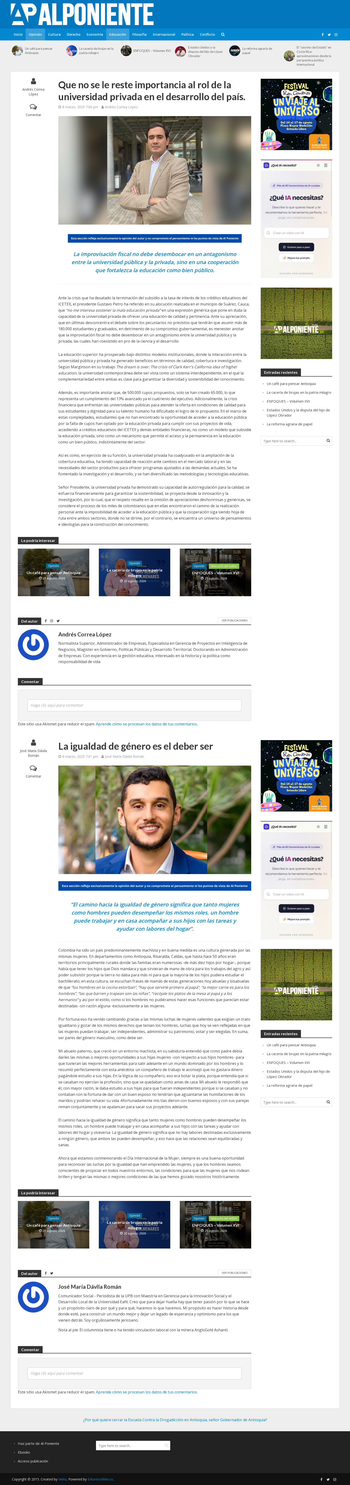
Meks (62, 1479)
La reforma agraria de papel (257, 51)
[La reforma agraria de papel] (234, 50)
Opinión (35, 34)
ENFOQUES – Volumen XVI (152, 51)
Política (187, 34)
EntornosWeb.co (100, 1479)
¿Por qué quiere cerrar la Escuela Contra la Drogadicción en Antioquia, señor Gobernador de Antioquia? (175, 1419)
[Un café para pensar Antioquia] (17, 50)
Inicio (18, 34)
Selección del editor (224, 566)
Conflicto (207, 34)
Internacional (164, 34)
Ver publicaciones (234, 620)
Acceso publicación (33, 1461)
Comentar (33, 115)
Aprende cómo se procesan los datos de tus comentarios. (147, 724)
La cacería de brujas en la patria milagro (96, 51)
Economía (95, 34)
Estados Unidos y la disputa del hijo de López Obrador (205, 51)
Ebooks (24, 1452)
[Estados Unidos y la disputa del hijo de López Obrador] (180, 51)
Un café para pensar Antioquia (39, 51)
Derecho (73, 34)
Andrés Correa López (33, 91)
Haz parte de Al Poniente (38, 1443)
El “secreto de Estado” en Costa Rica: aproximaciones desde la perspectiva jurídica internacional (314, 55)
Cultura (54, 34)
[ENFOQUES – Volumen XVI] (126, 50)
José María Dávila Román (33, 753)
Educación (117, 34)
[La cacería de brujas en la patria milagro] (71, 50)
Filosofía (139, 34)
